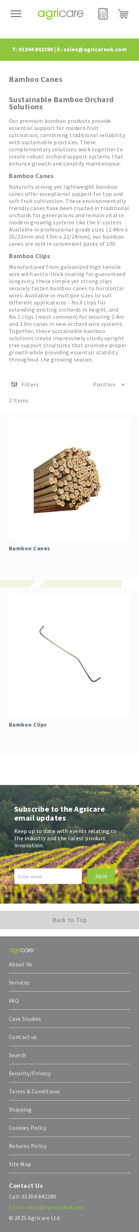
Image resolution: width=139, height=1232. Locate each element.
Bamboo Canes (29, 548)
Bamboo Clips (28, 724)
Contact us (23, 1036)
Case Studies (25, 1018)
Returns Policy (28, 1145)
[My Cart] (123, 14)
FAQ (14, 1000)
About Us (20, 964)
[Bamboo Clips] (69, 655)
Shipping (20, 1109)
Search (17, 1055)
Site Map (20, 1164)
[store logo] (60, 14)
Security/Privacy (30, 1073)
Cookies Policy (28, 1127)
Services (19, 982)
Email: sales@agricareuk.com (47, 1207)
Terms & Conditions (34, 1091)
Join (101, 876)
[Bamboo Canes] (69, 478)
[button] (109, 384)
